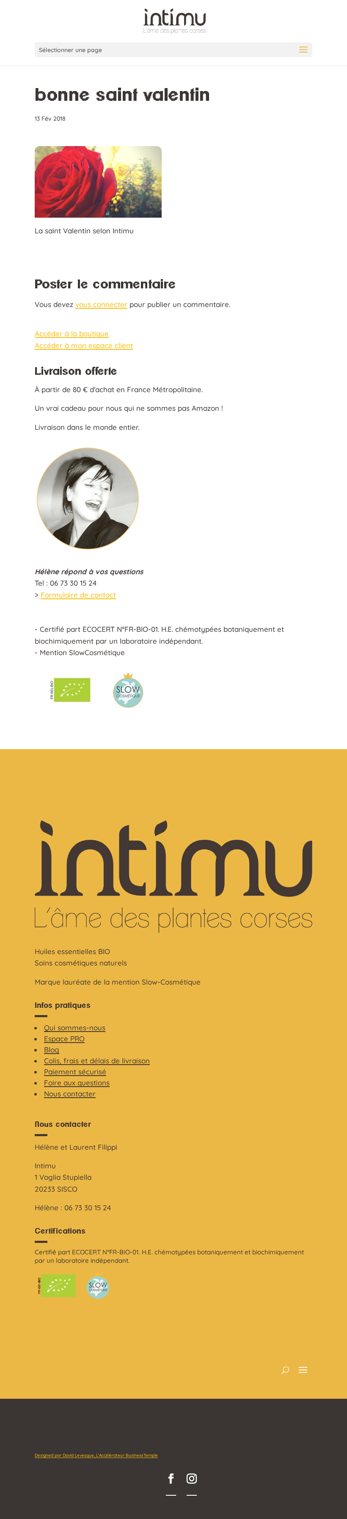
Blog (51, 1049)
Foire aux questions (77, 1082)
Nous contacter (70, 1093)
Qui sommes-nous (74, 1027)
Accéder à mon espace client (84, 345)
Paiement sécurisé (75, 1071)
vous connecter (101, 304)
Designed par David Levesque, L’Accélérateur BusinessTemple (96, 1455)
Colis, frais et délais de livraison (97, 1060)
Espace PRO (64, 1038)
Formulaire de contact (78, 594)
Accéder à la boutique (72, 333)
